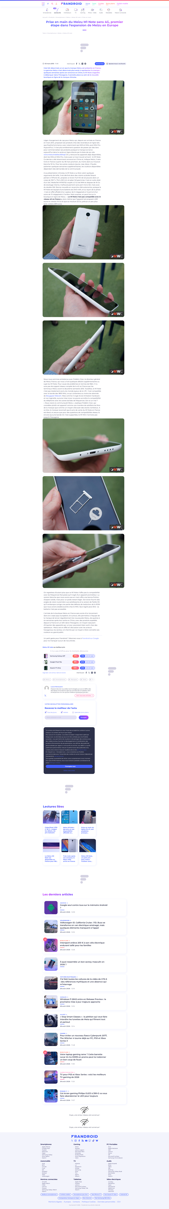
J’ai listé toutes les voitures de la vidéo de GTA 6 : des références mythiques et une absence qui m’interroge (83, 982)
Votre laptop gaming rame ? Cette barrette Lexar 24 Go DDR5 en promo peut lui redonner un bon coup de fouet (83, 1057)
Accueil (45, 17)
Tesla (43, 1174)
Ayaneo (77, 1148)
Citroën (44, 1166)
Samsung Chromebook (115, 1158)
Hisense (77, 1163)
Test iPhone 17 (96, 1194)
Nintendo (78, 1153)
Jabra (109, 1166)
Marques (74, 679)
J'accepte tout (70, 766)
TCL (76, 1173)
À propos (67, 1202)
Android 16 (123, 1194)
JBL (109, 1168)
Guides (101, 4)
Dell (109, 1150)
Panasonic (78, 1166)
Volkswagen (45, 1176)
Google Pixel (46, 1148)
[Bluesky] (97, 1140)
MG (43, 1170)
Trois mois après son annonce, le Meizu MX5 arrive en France (69, 858)
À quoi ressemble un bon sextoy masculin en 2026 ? (82, 963)
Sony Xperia (45, 1156)
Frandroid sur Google (90, 638)
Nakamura (111, 1188)
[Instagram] (75, 1140)
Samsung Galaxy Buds (115, 1171)
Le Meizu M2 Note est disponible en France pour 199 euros (50, 858)
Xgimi (77, 1174)
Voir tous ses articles (83, 695)
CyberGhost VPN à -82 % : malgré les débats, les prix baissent (51, 830)
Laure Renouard (56, 687)
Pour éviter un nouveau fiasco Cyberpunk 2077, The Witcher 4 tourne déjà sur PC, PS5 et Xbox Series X (83, 1038)
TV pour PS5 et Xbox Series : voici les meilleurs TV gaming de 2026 (83, 1075)
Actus (88, 4)
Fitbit (43, 1185)
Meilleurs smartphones (49, 1194)
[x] (45, 696)
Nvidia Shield (79, 1155)
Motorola (45, 1151)
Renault (44, 1173)
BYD (43, 1165)
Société (63, 1014)
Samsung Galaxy (47, 1155)
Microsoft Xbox (79, 1151)
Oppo (43, 1153)
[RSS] (82, 1140)
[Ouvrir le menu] (43, 3)
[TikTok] (93, 1140)
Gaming (77, 1144)
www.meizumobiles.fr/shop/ (55, 155)
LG (76, 1165)
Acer (109, 1147)
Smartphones (60, 17)
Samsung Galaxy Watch (49, 1190)
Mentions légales (55, 1202)
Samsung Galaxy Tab (81, 1188)
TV (75, 1161)
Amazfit (44, 1182)
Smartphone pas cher (81, 1194)
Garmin (44, 1186)
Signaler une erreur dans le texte (54, 673)
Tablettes (77, 1179)
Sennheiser (111, 1173)
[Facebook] (79, 1140)
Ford (43, 1168)
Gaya (109, 1185)
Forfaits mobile (65, 1194)
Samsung (78, 1170)
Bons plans (110, 4)
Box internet (87, 1198)
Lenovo (110, 1151)
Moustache (111, 1186)
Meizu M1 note (76, 17)
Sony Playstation (80, 1156)
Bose (109, 1165)
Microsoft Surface (113, 1156)
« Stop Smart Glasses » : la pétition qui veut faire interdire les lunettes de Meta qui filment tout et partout (83, 1019)
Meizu (68, 17)
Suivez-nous (100, 63)
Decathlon (111, 1183)
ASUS (77, 1147)
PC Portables (112, 1144)
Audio (109, 1161)
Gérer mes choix (69, 770)
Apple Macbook (113, 1148)
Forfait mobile (122, 4)
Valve (76, 1158)
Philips (77, 1168)
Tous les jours (52, 712)
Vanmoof (111, 1191)
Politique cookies (54, 763)
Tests (94, 4)
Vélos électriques (114, 1179)
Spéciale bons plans (81, 712)
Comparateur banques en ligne (69, 1198)
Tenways (110, 1190)
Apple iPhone (46, 1147)
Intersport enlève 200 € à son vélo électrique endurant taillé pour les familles (82, 944)
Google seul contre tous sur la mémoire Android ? (83, 906)
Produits (51, 17)
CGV (119, 1202)
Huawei (44, 1150)
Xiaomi (44, 1158)
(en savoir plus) (82, 750)
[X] (72, 1140)
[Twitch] (89, 1140)
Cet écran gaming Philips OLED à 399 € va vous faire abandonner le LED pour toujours (83, 1094)
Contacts (76, 1202)
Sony (76, 1171)
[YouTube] (86, 1140)
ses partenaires (58, 756)
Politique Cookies (89, 1202)
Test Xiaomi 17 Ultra (110, 1194)
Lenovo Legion (79, 1150)
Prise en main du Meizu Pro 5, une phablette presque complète (87, 830)
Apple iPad (78, 1182)
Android (63, 903)
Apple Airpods (112, 1163)
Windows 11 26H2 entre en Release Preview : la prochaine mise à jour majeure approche (83, 1000)
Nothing (110, 1170)
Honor (110, 1153)
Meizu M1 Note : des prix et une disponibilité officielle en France (69, 830)
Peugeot (44, 1171)
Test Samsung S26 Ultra (102, 1198)
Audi (43, 1163)
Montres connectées (48, 1179)
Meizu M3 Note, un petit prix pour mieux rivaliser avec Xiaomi (87, 858)
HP (109, 1155)
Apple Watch (46, 1183)
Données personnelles (106, 1202)
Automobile (45, 1161)
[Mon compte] (56, 4)
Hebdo (65, 712)
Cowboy (110, 1182)
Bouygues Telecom (53, 396)
